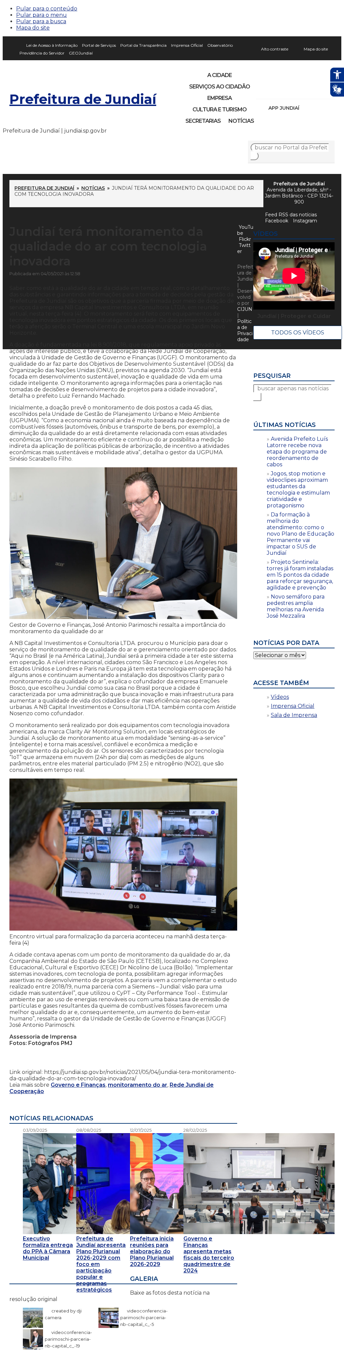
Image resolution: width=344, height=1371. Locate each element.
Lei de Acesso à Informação (52, 45)
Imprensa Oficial (187, 45)
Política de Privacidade (245, 330)
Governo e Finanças (78, 1085)
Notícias (241, 121)
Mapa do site (33, 28)
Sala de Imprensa (294, 715)
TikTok (285, 90)
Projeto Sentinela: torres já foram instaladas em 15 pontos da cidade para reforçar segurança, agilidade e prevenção (300, 575)
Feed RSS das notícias (291, 215)
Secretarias (203, 121)
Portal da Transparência (143, 45)
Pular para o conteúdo (46, 8)
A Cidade (219, 75)
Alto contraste (274, 48)
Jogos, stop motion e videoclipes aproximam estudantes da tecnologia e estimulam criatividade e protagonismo (298, 489)
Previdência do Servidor (41, 53)
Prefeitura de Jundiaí (82, 99)
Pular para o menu (41, 15)
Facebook (276, 221)
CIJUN (244, 309)
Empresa (219, 98)
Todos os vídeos (297, 332)
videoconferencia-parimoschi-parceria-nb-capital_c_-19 (68, 1339)
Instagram (273, 90)
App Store (307, 108)
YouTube (296, 90)
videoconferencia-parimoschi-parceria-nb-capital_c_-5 (144, 1317)
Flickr (319, 90)
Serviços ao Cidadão (219, 86)
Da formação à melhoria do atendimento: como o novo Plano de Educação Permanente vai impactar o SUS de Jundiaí (300, 533)
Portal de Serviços (99, 45)
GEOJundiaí (81, 53)
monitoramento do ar (137, 1085)
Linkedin (308, 90)
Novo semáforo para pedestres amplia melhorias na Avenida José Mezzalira (296, 606)
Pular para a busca (41, 21)
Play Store (318, 108)
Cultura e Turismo (219, 109)
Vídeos (280, 697)
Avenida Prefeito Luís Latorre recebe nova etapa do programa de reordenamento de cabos (297, 452)
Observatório (220, 45)
